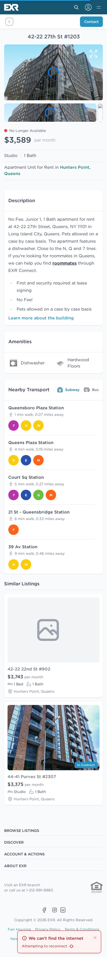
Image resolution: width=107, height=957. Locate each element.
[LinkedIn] (63, 909)
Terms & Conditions (81, 929)
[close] (95, 937)
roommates (64, 263)
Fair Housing (19, 929)
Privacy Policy (47, 929)
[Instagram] (54, 909)
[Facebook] (44, 909)
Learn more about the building (41, 317)
